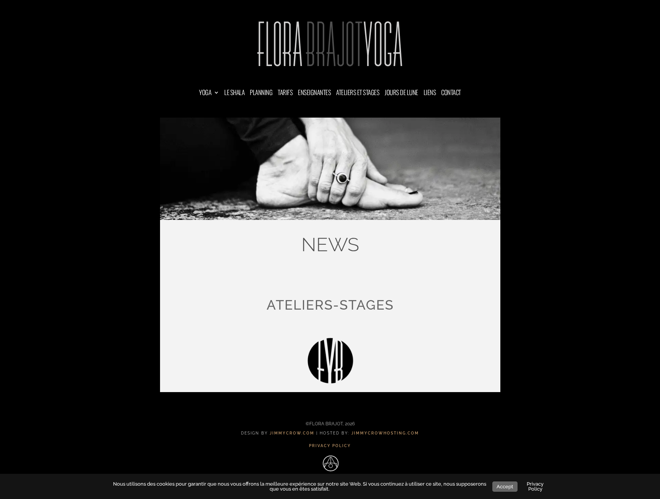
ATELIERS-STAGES (330, 305)
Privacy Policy (535, 486)
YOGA (205, 93)
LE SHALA (234, 93)
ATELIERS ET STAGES (357, 93)
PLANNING (261, 93)
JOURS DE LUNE (401, 93)
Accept (505, 486)
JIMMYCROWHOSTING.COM (385, 433)
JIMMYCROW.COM (292, 433)
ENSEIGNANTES (314, 93)
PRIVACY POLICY (330, 446)
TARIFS (285, 93)
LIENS (430, 93)
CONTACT (451, 93)
